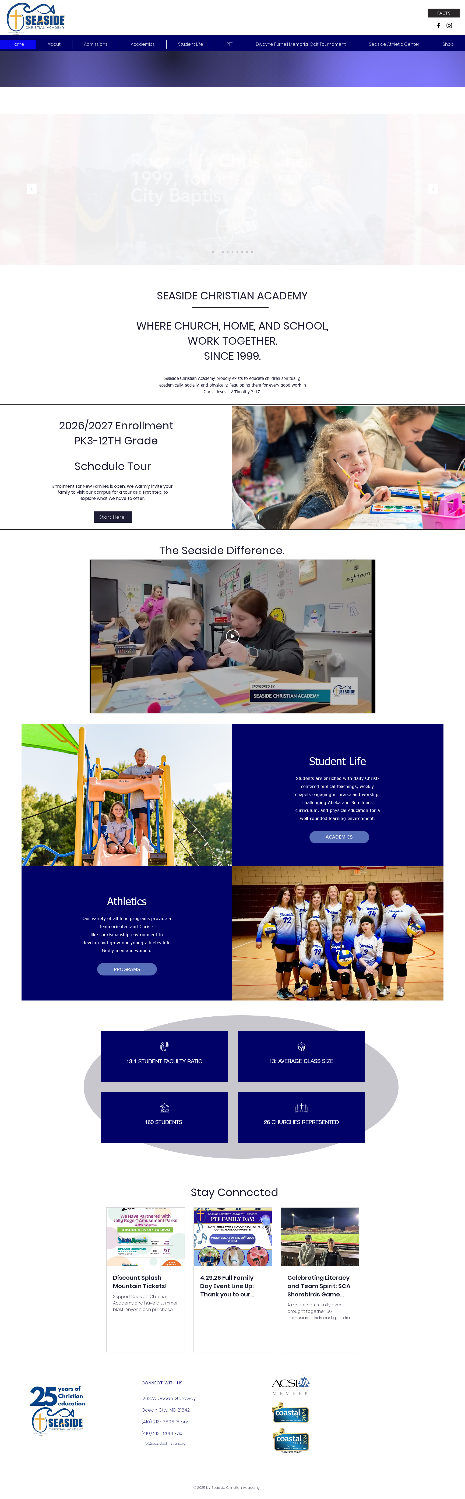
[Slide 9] (227, 252)
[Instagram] (449, 25)
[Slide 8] (247, 252)
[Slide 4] (237, 252)
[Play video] (232, 636)
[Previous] (32, 189)
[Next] (433, 189)
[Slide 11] (218, 252)
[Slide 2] (213, 252)
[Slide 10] (223, 252)
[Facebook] (438, 25)
